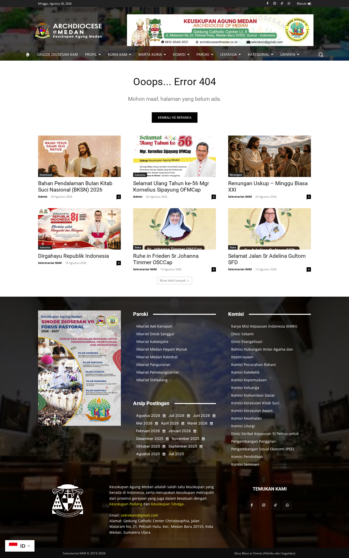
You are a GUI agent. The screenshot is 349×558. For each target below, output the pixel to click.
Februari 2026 (148, 431)
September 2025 (182, 446)
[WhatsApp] (289, 4)
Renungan (236, 174)
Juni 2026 (201, 415)
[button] (321, 54)
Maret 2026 (197, 423)
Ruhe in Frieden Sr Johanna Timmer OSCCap (166, 259)
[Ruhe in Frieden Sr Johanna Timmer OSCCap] (174, 229)
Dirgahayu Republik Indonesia (73, 256)
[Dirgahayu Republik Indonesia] (79, 229)
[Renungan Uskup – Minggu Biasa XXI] (269, 156)
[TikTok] (282, 4)
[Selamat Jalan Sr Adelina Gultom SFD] (269, 229)
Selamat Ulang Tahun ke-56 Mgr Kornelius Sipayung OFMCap (171, 186)
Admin (42, 196)
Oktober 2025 (148, 446)
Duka (138, 247)
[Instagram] (275, 4)
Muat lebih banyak (173, 280)
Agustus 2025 (148, 454)
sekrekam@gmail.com (139, 515)
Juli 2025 (176, 454)
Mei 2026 (144, 423)
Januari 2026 (179, 431)
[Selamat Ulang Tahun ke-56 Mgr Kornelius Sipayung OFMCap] (174, 156)
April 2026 (170, 423)
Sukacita (140, 174)
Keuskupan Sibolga (168, 503)
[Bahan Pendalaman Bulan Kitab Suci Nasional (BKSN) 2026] (79, 156)
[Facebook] (268, 4)
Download (46, 174)
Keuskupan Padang (126, 503)
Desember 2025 (149, 438)
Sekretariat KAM (240, 196)
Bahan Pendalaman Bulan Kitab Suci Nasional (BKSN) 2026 (75, 186)
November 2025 (185, 438)
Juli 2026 (176, 415)
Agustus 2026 (148, 415)
